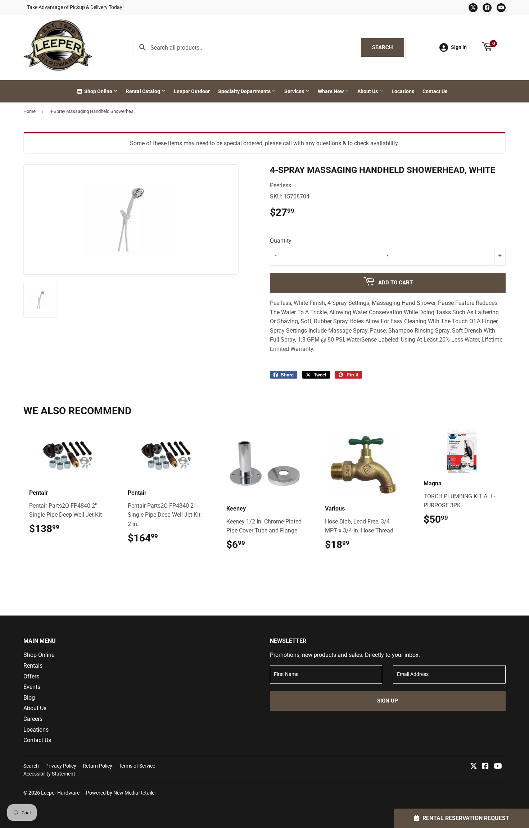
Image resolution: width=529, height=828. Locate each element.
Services (294, 91)
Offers (31, 676)
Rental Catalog (143, 91)
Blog (29, 697)
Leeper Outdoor (192, 91)
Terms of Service (137, 766)
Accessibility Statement (49, 774)
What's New (331, 91)
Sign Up (387, 700)
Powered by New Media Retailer (121, 793)
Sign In (459, 47)
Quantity (280, 240)
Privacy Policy (60, 766)
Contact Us (434, 91)
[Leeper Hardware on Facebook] (485, 766)
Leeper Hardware (60, 793)
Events (31, 686)
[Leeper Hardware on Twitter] (473, 766)
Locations (403, 91)
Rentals (32, 665)
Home (29, 111)
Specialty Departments (245, 91)
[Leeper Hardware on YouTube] (498, 766)
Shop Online (98, 91)
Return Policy (97, 766)
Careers (32, 718)
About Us (368, 91)
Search (388, 47)
